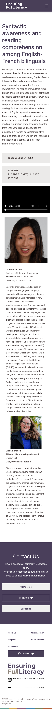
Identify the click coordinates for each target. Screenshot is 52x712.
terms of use (32, 699)
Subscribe (26, 609)
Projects (12, 640)
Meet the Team (37, 633)
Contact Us (26, 587)
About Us (12, 633)
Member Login (28, 654)
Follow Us (24, 598)
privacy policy (44, 699)
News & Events (37, 640)
